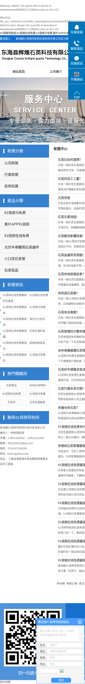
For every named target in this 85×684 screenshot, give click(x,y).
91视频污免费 (15, 213)
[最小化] (80, 622)
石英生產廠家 (37, 402)
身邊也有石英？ (68, 407)
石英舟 (11, 402)
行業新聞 (11, 174)
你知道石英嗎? (68, 293)
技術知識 (11, 186)
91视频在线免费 (16, 236)
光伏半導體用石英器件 (21, 247)
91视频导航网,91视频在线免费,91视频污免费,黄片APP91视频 (36, 33)
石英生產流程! (67, 217)
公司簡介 (56, 71)
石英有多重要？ (68, 312)
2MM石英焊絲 (37, 385)
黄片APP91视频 (16, 224)
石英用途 (64, 197)
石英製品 (11, 270)
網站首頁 (19, 71)
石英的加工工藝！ (70, 178)
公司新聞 (11, 163)
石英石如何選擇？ (70, 159)
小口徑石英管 (14, 259)
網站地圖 (5, 682)
